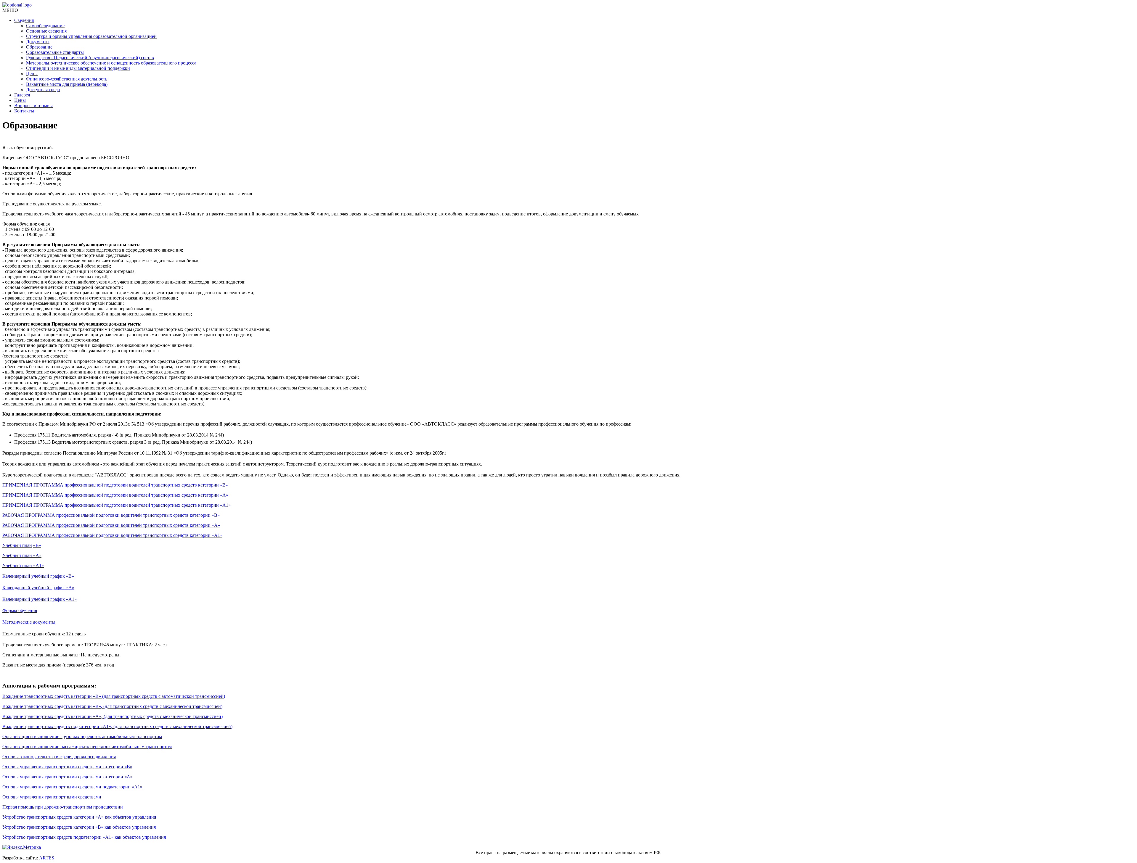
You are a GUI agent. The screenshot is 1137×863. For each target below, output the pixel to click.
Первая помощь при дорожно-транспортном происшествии (62, 806)
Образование (39, 46)
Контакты (24, 110)
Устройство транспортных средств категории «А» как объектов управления (79, 816)
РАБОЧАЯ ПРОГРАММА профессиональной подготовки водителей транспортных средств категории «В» (111, 515)
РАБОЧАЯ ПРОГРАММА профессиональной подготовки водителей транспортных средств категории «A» (111, 525)
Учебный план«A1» (23, 565)
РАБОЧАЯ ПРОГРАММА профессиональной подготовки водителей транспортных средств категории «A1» (112, 535)
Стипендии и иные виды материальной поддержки (78, 68)
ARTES (46, 857)
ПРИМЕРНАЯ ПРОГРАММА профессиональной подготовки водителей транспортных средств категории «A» (115, 494)
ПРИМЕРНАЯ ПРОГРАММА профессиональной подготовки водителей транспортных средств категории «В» (115, 484)
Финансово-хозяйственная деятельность (66, 78)
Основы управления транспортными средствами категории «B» (67, 766)
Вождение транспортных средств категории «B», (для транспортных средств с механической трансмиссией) (112, 706)
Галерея (22, 94)
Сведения (24, 20)
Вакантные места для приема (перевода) (66, 84)
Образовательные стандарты (55, 52)
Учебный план (17, 545)
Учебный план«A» (21, 555)
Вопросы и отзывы (33, 105)
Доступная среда (43, 89)
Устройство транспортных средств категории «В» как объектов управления (79, 827)
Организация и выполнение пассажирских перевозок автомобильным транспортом (87, 746)
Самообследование (45, 25)
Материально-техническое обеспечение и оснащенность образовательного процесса (111, 62)
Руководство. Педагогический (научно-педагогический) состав (90, 57)
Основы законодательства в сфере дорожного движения (59, 756)
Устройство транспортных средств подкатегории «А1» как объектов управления (84, 837)
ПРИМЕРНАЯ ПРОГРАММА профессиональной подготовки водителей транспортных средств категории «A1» (116, 505)
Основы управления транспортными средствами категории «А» (67, 776)
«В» (37, 545)
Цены (32, 73)
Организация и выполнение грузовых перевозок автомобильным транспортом (82, 736)
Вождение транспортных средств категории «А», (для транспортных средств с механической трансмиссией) (112, 716)
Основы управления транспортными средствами (51, 796)
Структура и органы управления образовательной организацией (91, 36)
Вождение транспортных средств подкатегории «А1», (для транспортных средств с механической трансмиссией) (117, 726)
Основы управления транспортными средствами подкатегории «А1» (72, 786)
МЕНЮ (10, 10)
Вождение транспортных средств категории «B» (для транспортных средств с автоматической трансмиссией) (113, 696)
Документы (37, 41)
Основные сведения (46, 30)
